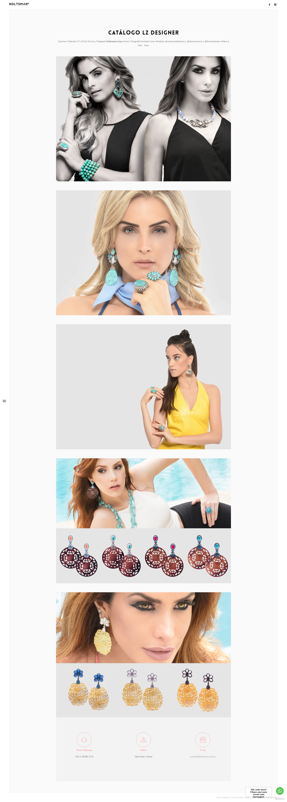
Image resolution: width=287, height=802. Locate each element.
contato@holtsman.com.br (203, 756)
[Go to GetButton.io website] (280, 799)
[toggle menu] (4, 401)
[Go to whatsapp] (280, 791)
